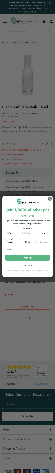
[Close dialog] (50, 199)
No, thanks (27, 265)
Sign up (28, 257)
